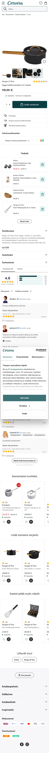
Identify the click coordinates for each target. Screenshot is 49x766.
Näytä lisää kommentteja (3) (25, 460)
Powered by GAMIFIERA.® (24, 465)
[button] (5, 8)
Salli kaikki (24, 398)
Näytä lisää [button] (24, 221)
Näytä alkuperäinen (10, 310)
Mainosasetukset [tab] (39, 357)
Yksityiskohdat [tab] (22, 357)
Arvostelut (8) (8, 269)
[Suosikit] (40, 3)
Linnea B (13, 432)
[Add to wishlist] (44, 61)
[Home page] (15, 4)
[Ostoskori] (45, 3)
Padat (16, 659)
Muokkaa (23, 406)
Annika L (13, 299)
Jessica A (13, 328)
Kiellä (24, 414)
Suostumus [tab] (7, 357)
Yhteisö (19, 269)
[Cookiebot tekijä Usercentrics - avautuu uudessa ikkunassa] (35, 350)
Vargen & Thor (29, 659)
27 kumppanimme (15, 369)
